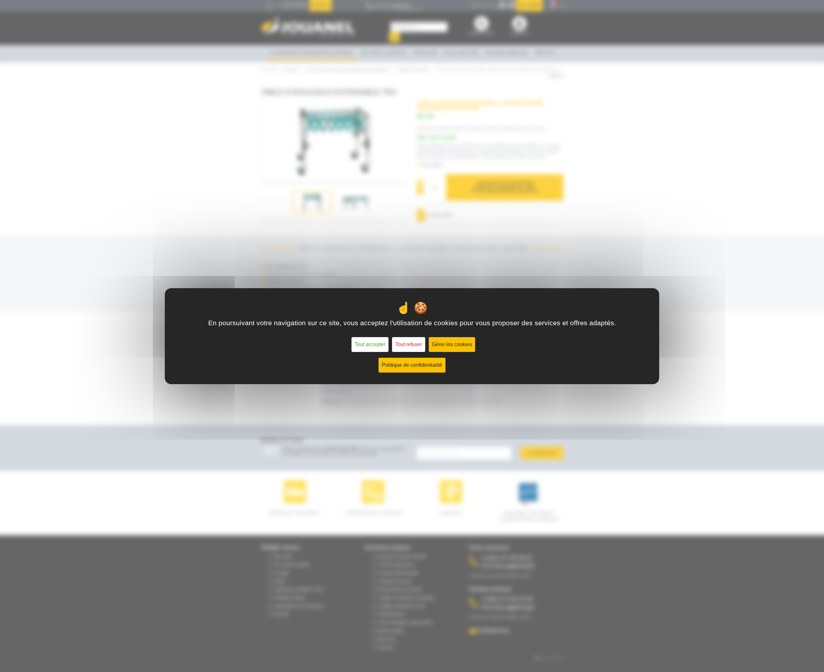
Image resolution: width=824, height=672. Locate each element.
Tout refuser (408, 344)
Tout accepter (370, 344)
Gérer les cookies (452, 344)
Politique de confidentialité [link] (412, 365)
